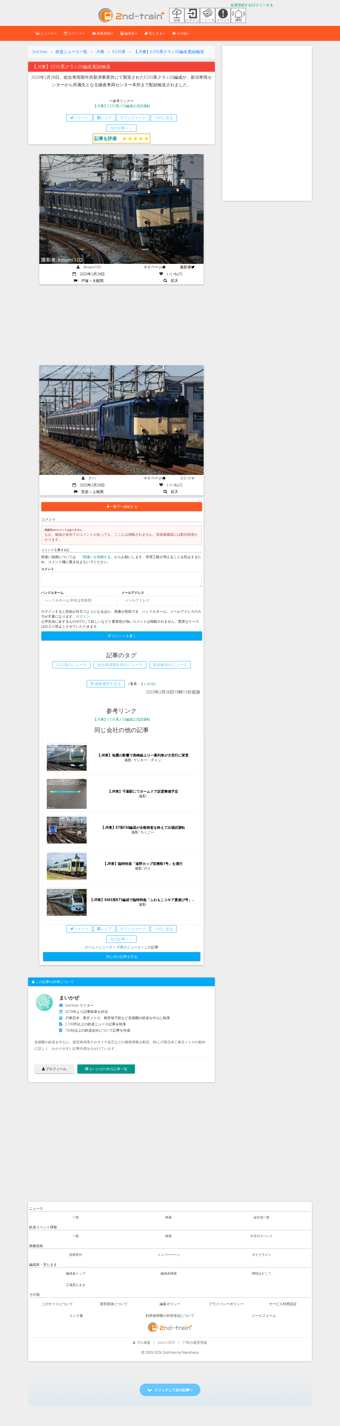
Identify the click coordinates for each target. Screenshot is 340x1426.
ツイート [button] (81, 118)
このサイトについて (57, 1304)
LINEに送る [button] (164, 118)
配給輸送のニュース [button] (170, 665)
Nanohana (190, 1352)
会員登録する (240, 5)
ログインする (262, 5)
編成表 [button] (129, 33)
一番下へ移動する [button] (123, 507)
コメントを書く (123, 636)
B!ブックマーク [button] (133, 118)
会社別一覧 (261, 1217)
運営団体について (114, 1304)
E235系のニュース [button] (71, 665)
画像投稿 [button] (103, 33)
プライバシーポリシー (226, 1304)
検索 (168, 1217)
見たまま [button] (155, 33)
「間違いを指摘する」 (96, 557)
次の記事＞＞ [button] (121, 128)
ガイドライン (261, 1255)
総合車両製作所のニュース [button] (120, 665)
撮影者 (185, 267)
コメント (47, 569)
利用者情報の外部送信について (170, 1316)
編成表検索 (169, 1273)
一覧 (75, 1217)
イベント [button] (74, 33)
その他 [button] (181, 33)
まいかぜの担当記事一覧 (107, 1069)
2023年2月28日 (90, 274)
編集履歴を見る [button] (107, 683)
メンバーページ (168, 1255)
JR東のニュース (128, 947)
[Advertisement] (121, 322)
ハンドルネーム (52, 593)
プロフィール (55, 1069)
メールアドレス (132, 593)
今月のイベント (261, 1236)
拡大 (172, 280)
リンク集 (76, 1316)
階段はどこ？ (261, 1273)
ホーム (90, 947)
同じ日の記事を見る (121, 957)
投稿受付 (75, 1255)
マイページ (152, 267)
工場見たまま (75, 1285)
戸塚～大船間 (90, 281)
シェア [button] (106, 118)
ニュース (106, 947)
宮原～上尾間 (90, 492)
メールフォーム (264, 1316)
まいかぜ (147, 684)
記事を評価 (105, 138)
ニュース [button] (46, 33)
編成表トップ (75, 1273)
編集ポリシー (170, 1304)
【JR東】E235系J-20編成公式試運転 (121, 106)
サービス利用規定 (283, 1304)
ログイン (83, 616)
